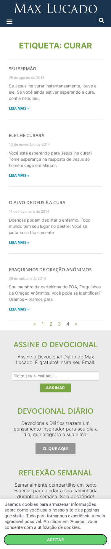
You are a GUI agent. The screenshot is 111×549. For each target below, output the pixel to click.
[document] (55, 274)
